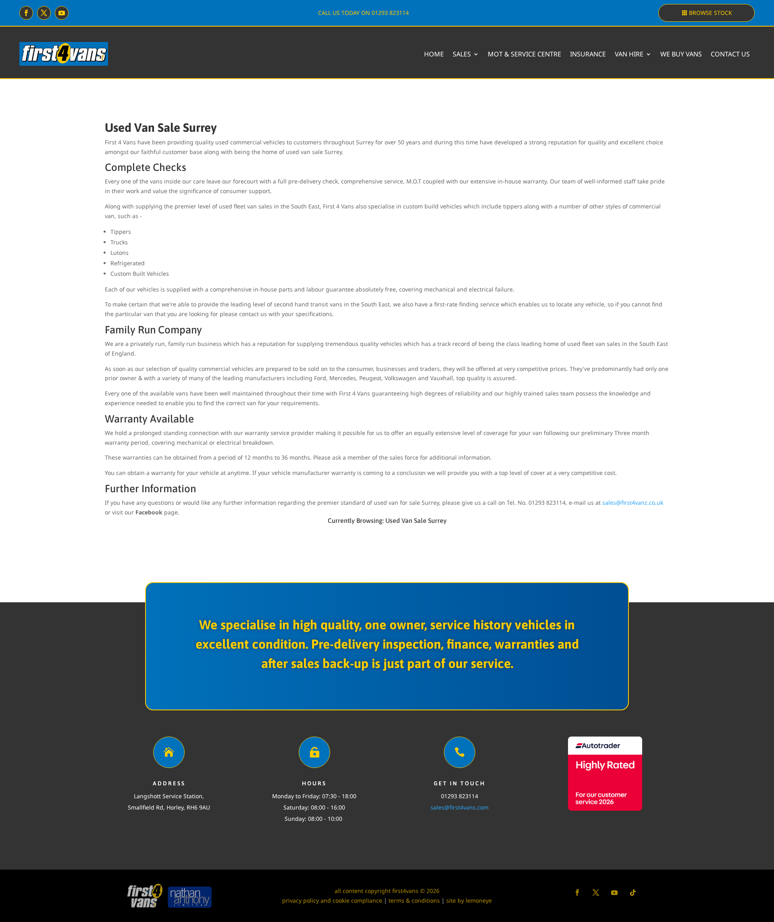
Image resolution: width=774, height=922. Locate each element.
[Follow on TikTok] (632, 892)
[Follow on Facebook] (26, 13)
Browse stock (710, 13)
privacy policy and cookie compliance (332, 900)
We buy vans (681, 54)
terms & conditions (414, 900)
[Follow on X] (44, 13)
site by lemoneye (469, 900)
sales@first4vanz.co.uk (632, 502)
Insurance (588, 54)
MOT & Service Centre (524, 54)
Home (434, 54)
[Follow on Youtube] (62, 13)
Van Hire (629, 54)
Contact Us (730, 54)
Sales (462, 54)
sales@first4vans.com (460, 807)
